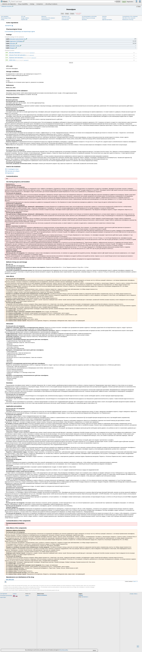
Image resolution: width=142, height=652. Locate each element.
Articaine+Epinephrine (27, 57)
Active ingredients (4, 16)
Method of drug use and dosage (88, 18)
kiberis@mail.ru (85, 596)
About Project (3, 597)
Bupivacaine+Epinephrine (25, 52)
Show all (71, 62)
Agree (94, 650)
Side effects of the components (128, 18)
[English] (14, 596)
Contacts (15, 593)
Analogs (32, 4)
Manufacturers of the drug (127, 19)
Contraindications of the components (130, 16)
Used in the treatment (66, 18)
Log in (124, 1)
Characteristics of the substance (48, 18)
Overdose (104, 18)
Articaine (27, 55)
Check (62, 13)
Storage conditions (25, 18)
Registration (130, 1)
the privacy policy (64, 650)
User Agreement (3, 593)
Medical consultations (42, 595)
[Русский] (16, 596)
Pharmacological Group (6, 18)
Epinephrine (8, 25)
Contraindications (65, 19)
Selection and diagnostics (9, 4)
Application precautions (107, 19)
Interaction (104, 16)
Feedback (81, 595)
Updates (27, 595)
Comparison (39, 4)
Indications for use (65, 16)
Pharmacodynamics (45, 19)
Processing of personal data (6, 595)
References (43, 16)
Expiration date (24, 19)
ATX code (23, 16)
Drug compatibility (23, 4)
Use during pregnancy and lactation (89, 16)
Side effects (84, 19)
